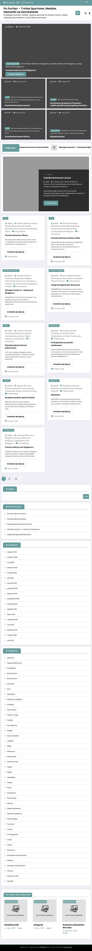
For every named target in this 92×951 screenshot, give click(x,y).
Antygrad (38, 925)
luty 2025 (10, 640)
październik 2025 (13, 599)
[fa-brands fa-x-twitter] (78, 2)
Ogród (9, 772)
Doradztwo (11, 694)
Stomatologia (12, 819)
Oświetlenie (11, 777)
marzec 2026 (12, 573)
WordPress (43, 947)
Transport (10, 824)
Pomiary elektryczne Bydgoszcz (20, 70)
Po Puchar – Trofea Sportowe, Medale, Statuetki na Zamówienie (30, 10)
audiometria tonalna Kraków (23, 388)
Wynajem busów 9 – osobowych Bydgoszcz (71, 147)
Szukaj (10, 489)
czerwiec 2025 (12, 620)
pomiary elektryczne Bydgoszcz (63, 64)
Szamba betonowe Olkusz (17, 136)
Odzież (6, 325)
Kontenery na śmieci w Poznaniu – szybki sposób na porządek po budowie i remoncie (69, 104)
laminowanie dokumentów (61, 278)
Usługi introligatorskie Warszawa (65, 285)
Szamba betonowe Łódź (14, 226)
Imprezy (10, 720)
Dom (7, 97)
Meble (9, 746)
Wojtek (8, 81)
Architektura (11, 668)
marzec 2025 (12, 635)
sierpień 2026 (12, 552)
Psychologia (11, 798)
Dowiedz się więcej (15, 74)
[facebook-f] (76, 2)
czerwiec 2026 (12, 557)
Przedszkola (11, 793)
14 (16, 478)
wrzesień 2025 (12, 604)
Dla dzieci (10, 684)
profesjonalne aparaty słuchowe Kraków (21, 391)
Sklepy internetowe (14, 808)
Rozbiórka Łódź (11, 925)
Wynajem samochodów (11, 270)
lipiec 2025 (11, 614)
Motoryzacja (55, 131)
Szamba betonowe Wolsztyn (62, 231)
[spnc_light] (89, 13)
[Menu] (77, 13)
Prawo (9, 788)
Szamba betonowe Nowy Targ (17, 131)
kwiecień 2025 (12, 630)
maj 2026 (10, 562)
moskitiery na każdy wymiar (62, 388)
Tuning (9, 829)
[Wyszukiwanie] (85, 13)
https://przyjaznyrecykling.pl (69, 99)
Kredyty (10, 731)
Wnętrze (10, 860)
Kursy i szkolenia (13, 736)
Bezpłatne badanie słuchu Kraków (20, 397)
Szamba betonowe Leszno (17, 105)
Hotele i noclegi (12, 715)
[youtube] (87, 2)
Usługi (53, 99)
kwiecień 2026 (12, 568)
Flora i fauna (11, 710)
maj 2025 (10, 625)
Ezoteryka (10, 705)
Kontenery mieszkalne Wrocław (73, 926)
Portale (9, 782)
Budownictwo (54, 325)
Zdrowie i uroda (13, 876)
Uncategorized (12, 64)
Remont (10, 803)
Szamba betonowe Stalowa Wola (27, 147)
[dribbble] (81, 2)
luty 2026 (10, 578)
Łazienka (10, 741)
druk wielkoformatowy (72, 276)
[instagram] (84, 2)
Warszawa (11, 850)
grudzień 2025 (12, 588)
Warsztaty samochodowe (16, 855)
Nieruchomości (12, 762)
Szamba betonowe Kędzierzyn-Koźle (25, 97)
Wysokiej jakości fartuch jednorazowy (16, 346)
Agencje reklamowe (14, 663)
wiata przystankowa (73, 336)
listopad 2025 (12, 594)
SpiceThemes (68, 947)
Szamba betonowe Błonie (69, 226)
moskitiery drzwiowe (71, 386)
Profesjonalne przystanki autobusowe (62, 343)
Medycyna (11, 751)
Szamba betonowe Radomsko (59, 186)
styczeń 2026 (12, 583)
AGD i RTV (10, 658)
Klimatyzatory (12, 725)
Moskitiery (55, 395)
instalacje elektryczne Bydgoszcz (36, 64)
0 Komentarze (20, 231)
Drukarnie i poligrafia (56, 270)
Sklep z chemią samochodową (74, 133)
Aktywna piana (57, 136)
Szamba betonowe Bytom (21, 128)
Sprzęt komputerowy (14, 814)
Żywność (10, 881)
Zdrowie (6, 380)
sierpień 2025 (12, 609)
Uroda (9, 840)
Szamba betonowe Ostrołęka (25, 100)
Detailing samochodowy (71, 131)
